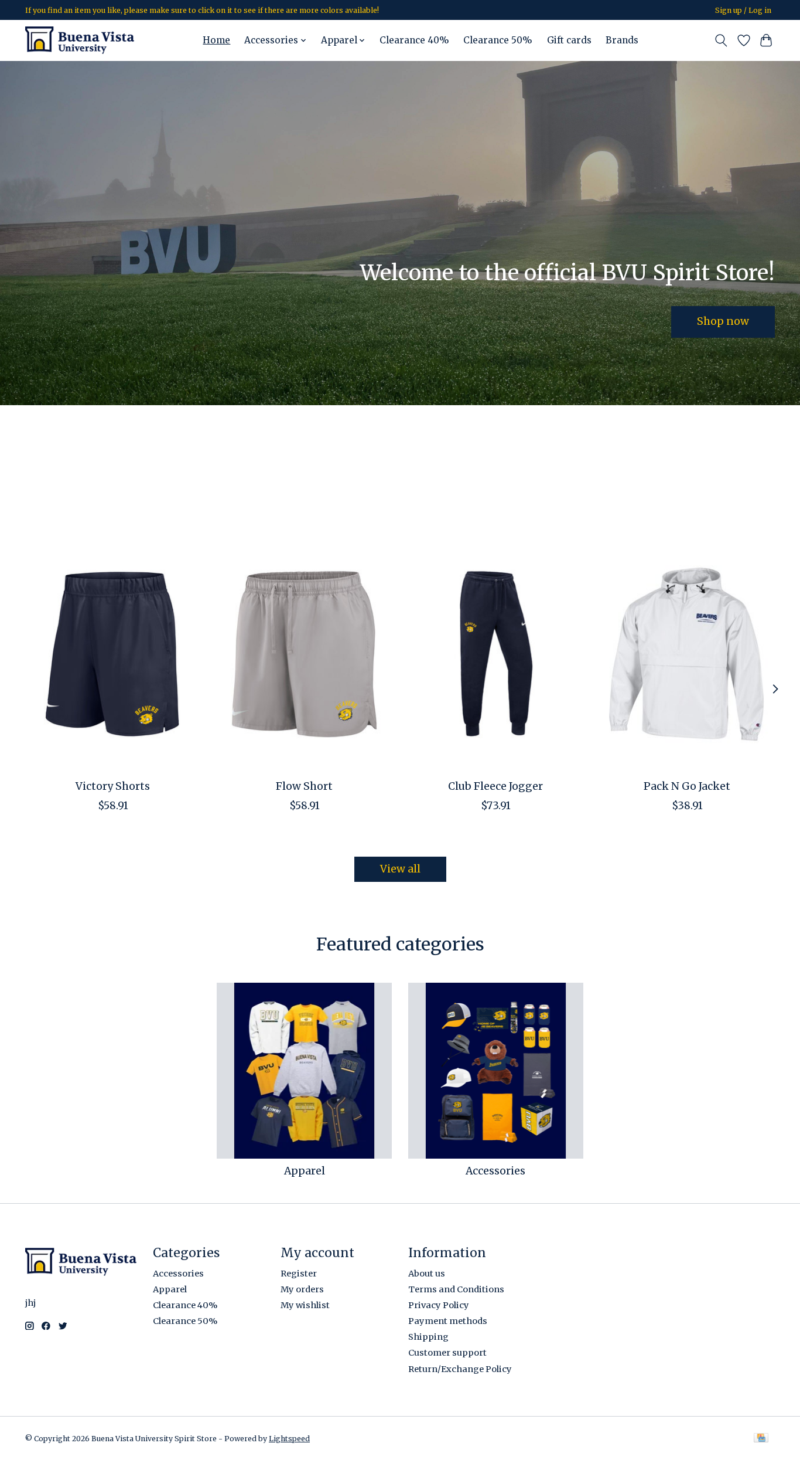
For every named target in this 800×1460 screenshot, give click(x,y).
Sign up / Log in (743, 10)
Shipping (428, 1337)
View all (400, 869)
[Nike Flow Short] (304, 653)
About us (426, 1273)
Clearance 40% (414, 40)
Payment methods (447, 1321)
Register (299, 1273)
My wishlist (305, 1305)
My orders (302, 1289)
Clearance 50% (497, 40)
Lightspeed (289, 1438)
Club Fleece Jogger (495, 786)
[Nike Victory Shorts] (112, 653)
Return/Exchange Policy (460, 1369)
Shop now (723, 321)
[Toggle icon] (721, 40)
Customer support (447, 1352)
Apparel (304, 1170)
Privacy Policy (438, 1305)
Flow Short (304, 786)
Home (216, 40)
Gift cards (569, 40)
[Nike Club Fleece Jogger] (495, 653)
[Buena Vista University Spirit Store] (79, 40)
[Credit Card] (761, 1438)
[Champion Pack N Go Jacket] (687, 653)
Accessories (495, 1170)
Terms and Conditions (456, 1289)
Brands (622, 40)
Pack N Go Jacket (687, 786)
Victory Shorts (113, 786)
